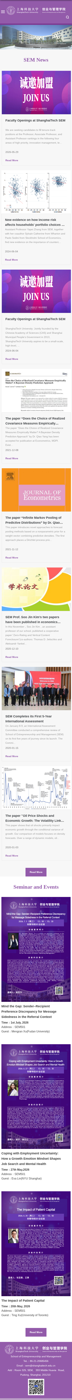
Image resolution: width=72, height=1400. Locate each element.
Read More (11, 160)
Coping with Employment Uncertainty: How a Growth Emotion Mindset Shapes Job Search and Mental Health (31, 1159)
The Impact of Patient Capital (23, 1300)
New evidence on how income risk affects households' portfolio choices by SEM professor (35, 224)
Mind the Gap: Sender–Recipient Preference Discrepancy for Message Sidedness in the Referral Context (28, 1011)
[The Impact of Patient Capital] (36, 1194)
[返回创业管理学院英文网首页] (36, 10)
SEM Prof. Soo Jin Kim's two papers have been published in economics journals (32, 622)
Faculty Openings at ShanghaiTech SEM (35, 120)
